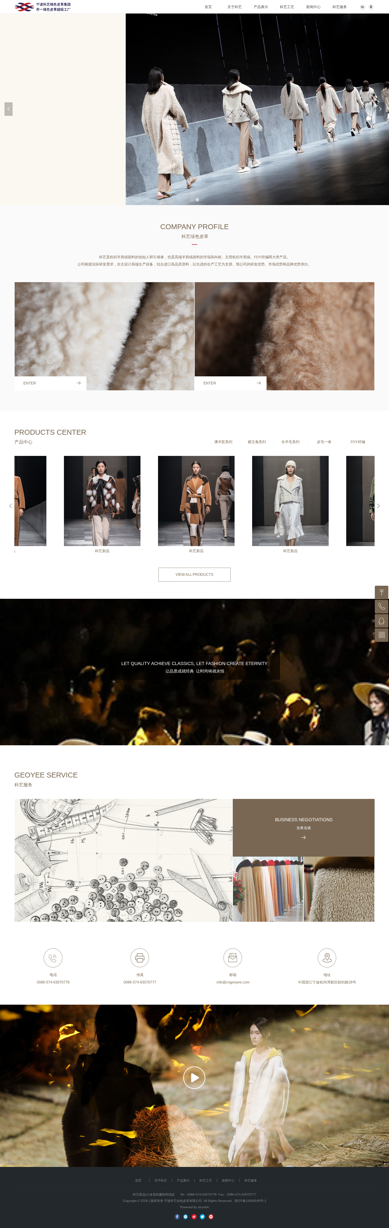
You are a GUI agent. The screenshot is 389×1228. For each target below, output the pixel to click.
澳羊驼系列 (223, 442)
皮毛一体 (324, 442)
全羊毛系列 (290, 442)
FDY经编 (358, 442)
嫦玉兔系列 (257, 442)
